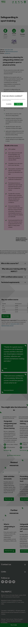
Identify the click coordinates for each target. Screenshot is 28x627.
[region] (14, 99)
